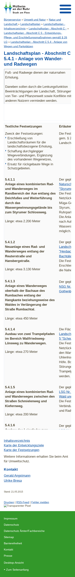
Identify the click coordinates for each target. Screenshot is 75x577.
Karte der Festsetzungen (21, 450)
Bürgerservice (12, 19)
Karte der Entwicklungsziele (24, 445)
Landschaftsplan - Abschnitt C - (48, 28)
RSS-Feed (22, 502)
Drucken (9, 502)
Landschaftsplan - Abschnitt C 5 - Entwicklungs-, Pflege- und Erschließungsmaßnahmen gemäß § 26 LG (35, 37)
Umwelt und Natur (35, 19)
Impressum (11, 518)
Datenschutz (11, 524)
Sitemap (9, 537)
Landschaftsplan (30, 24)
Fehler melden (40, 502)
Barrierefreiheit (13, 543)
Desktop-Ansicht (14, 562)
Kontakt (8, 549)
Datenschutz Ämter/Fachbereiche (24, 530)
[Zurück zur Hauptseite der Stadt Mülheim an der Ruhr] (17, 7)
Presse (8, 555)
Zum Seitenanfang (17, 569)
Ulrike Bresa (13, 480)
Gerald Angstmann (17, 475)
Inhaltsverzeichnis (17, 441)
